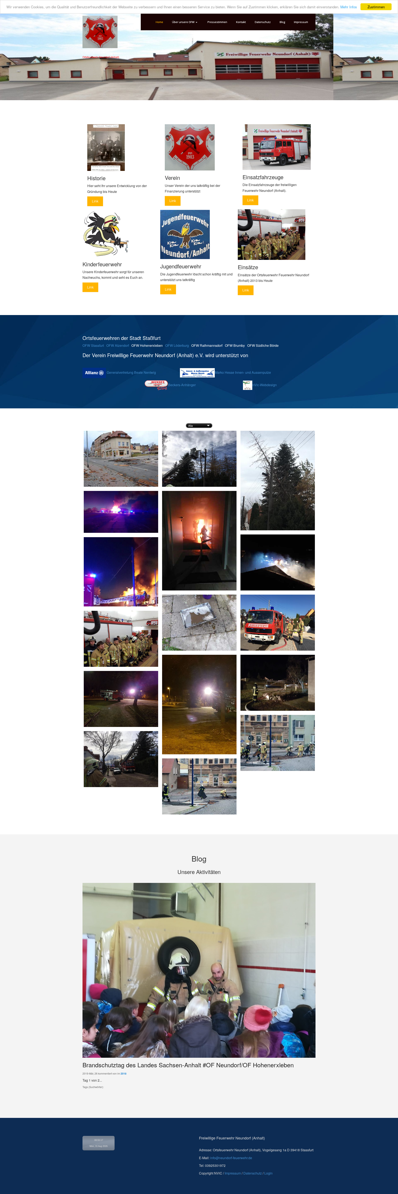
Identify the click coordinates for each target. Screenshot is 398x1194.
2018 (123, 1073)
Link (95, 201)
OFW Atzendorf (117, 345)
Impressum (233, 1173)
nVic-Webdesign (265, 384)
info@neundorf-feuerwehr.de (231, 1157)
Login (268, 1173)
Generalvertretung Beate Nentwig (131, 372)
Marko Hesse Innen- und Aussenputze (243, 372)
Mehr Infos (348, 7)
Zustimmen (376, 6)
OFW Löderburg (176, 345)
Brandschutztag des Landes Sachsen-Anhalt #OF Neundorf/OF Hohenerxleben (188, 1064)
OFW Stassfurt (93, 345)
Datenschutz (252, 1173)
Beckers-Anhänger (181, 384)
